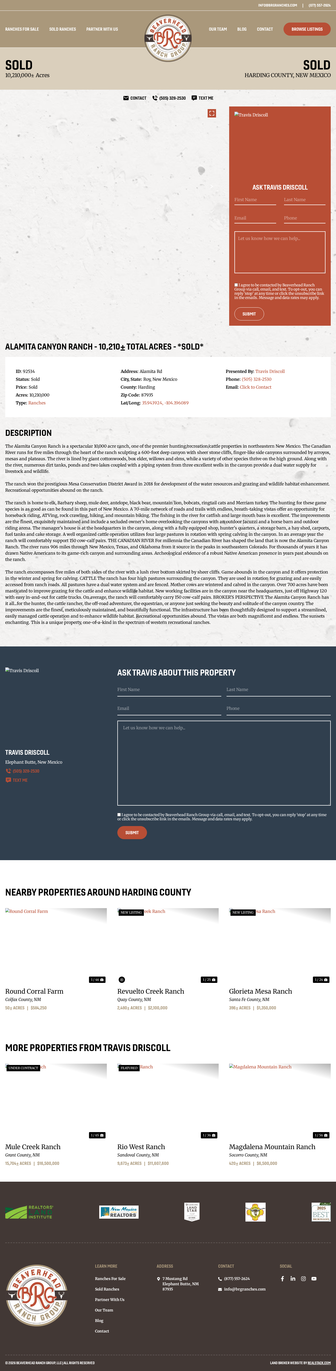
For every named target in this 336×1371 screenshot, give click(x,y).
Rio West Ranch (141, 1147)
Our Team (218, 29)
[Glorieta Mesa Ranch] (280, 946)
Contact (265, 29)
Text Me (20, 780)
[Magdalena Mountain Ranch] (280, 1102)
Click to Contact (255, 387)
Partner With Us (102, 29)
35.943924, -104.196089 (165, 402)
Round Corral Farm (34, 991)
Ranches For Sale (22, 29)
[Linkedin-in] (293, 1278)
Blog (241, 29)
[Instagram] (303, 1278)
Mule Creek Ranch (33, 1147)
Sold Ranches (62, 29)
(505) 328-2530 (256, 379)
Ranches (37, 402)
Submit (249, 314)
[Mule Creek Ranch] (56, 1102)
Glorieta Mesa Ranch (260, 991)
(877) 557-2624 (320, 5)
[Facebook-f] (282, 1278)
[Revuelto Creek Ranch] (168, 946)
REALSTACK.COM (319, 1363)
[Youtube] (314, 1278)
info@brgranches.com (277, 5)
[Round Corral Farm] (56, 946)
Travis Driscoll (270, 371)
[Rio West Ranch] (168, 1102)
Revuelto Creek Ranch (150, 991)
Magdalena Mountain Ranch (272, 1147)
